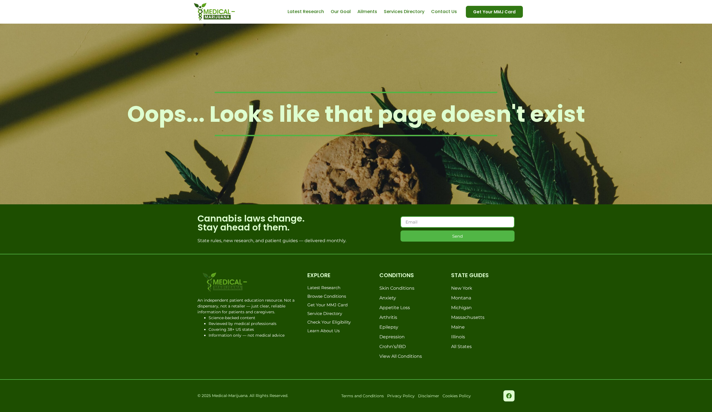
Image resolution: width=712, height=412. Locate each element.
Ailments (367, 11)
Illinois (458, 336)
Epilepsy (388, 327)
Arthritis (388, 317)
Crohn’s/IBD (392, 346)
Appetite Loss (394, 307)
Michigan (461, 307)
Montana (461, 298)
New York (461, 288)
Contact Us (444, 11)
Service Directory (324, 313)
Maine (458, 327)
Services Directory (404, 11)
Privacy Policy (401, 395)
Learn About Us (323, 330)
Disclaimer (428, 395)
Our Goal (341, 11)
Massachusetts (467, 317)
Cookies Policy (456, 395)
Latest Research (306, 11)
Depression (392, 336)
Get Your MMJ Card (327, 304)
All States (461, 346)
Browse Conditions (326, 296)
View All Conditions (400, 356)
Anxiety (387, 298)
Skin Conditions (396, 288)
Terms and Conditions (362, 395)
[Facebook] (509, 395)
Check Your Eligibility (329, 322)
